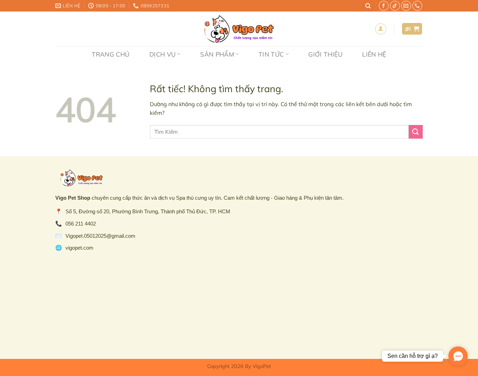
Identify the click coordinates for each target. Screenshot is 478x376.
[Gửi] (416, 132)
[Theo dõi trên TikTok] (395, 6)
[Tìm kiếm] (368, 6)
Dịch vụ (162, 54)
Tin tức (271, 54)
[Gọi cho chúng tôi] (417, 6)
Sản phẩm (217, 54)
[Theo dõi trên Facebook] (384, 6)
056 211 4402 (80, 224)
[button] (458, 356)
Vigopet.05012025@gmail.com (100, 236)
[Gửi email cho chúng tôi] (406, 6)
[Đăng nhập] (380, 29)
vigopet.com (79, 248)
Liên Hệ (374, 54)
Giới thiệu (325, 54)
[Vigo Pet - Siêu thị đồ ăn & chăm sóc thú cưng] (239, 29)
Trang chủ (110, 54)
